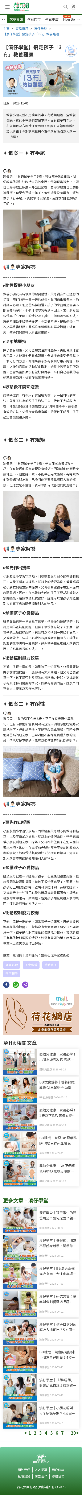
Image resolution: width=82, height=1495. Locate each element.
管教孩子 (50, 965)
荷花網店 (52, 19)
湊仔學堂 (40, 28)
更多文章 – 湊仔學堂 (25, 1200)
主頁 (6, 28)
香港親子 (11, 973)
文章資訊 (16, 19)
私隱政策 (24, 1476)
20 (73, 1433)
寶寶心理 (11, 965)
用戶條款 (58, 1469)
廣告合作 (41, 1476)
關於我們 (24, 1469)
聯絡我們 (58, 1476)
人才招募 (41, 1469)
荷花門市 (34, 19)
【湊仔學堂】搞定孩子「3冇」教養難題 (31, 34)
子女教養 (31, 965)
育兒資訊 (22, 28)
